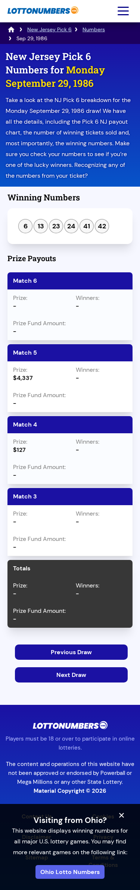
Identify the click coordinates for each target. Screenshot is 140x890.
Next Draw (71, 675)
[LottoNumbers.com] (42, 18)
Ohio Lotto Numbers (70, 872)
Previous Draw (71, 652)
